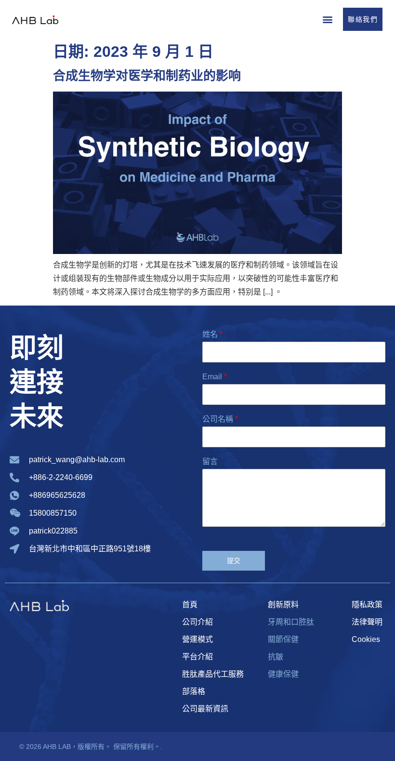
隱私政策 (367, 605)
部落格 (193, 691)
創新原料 (283, 605)
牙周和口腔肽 (291, 622)
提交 (234, 560)
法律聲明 (367, 622)
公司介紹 (197, 622)
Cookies (366, 639)
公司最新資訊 (205, 709)
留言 (210, 461)
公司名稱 (220, 419)
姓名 (212, 334)
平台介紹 (197, 657)
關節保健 (283, 639)
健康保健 (283, 674)
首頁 (190, 605)
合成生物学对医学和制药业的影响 (147, 75)
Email (214, 377)
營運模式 (197, 639)
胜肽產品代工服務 (213, 674)
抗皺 (275, 657)
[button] (327, 19)
